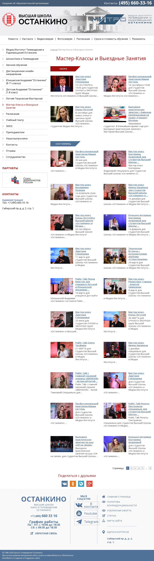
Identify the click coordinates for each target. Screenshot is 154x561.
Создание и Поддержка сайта (26, 558)
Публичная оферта (119, 510)
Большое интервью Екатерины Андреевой (139, 439)
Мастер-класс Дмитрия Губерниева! (83, 314)
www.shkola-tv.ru (54, 555)
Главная (54, 49)
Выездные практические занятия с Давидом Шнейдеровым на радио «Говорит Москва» (139, 113)
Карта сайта (114, 520)
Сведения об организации (25, 3)
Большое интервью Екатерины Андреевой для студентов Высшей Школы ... (139, 220)
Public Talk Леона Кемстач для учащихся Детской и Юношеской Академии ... (86, 284)
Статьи (111, 515)
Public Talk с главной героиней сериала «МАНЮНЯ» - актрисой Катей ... (87, 377)
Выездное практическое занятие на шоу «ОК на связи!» (84, 440)
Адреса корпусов (118, 531)
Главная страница (118, 496)
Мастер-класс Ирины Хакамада (138, 344)
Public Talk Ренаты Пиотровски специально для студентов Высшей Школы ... (139, 409)
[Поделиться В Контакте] (65, 484)
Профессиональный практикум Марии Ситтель (139, 79)
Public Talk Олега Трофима (85, 344)
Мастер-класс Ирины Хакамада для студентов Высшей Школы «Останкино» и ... (138, 190)
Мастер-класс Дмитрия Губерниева (83, 79)
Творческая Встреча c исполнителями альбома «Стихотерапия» (138, 254)
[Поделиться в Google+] (89, 484)
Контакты (110, 3)
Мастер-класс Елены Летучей (84, 108)
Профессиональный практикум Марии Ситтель (86, 154)
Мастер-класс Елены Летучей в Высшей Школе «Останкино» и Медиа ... (85, 220)
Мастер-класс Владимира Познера (83, 187)
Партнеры (10, 168)
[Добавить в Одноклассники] (73, 484)
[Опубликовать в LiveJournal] (81, 484)
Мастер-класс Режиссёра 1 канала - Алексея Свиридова (139, 282)
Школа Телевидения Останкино (28, 552)
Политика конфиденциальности (122, 503)
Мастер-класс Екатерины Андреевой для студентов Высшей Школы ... (139, 157)
